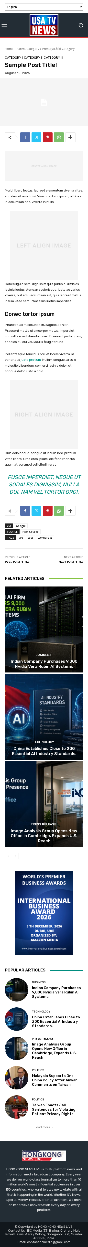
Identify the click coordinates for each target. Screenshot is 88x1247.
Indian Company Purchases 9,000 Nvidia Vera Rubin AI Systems (44, 664)
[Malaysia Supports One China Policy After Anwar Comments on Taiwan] (16, 1077)
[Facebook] (25, 137)
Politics (38, 1070)
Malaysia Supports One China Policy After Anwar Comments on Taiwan (54, 1080)
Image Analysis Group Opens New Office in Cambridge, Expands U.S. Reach (44, 835)
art (21, 537)
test (30, 537)
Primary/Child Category (58, 49)
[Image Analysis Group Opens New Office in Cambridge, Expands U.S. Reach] (44, 804)
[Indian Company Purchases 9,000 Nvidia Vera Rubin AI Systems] (44, 629)
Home (9, 49)
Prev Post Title (17, 562)
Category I (14, 57)
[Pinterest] (48, 137)
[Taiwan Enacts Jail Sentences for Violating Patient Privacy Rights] (16, 1107)
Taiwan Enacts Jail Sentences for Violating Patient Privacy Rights (54, 1109)
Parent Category (28, 49)
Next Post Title (71, 562)
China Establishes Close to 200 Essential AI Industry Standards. (44, 751)
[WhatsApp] (59, 137)
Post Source (30, 531)
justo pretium (31, 360)
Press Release (43, 824)
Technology (43, 742)
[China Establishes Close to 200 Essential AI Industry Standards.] (44, 717)
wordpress (45, 537)
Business (43, 654)
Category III (53, 57)
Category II (33, 57)
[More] (70, 137)
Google (21, 526)
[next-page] (16, 856)
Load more (42, 1127)
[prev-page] (8, 856)
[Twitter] (36, 137)
